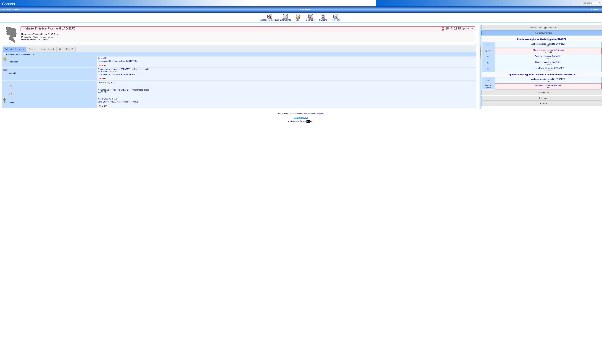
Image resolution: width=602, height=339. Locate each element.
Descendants (543, 92)
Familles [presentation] (32, 49)
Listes (298, 20)
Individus (543, 98)
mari (488, 44)
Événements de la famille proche (20, 54)
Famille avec (541, 39)
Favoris (6, 9)
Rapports (323, 20)
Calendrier (310, 20)
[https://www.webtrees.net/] (301, 118)
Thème (15, 9)
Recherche (335, 20)
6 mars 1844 (103, 58)
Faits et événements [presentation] (14, 49)
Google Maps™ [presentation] (66, 49)
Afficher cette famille (140, 69)
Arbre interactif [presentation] (47, 49)
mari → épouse (488, 86)
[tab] (248, 28)
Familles (543, 103)
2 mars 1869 (103, 71)
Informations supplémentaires (543, 27)
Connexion (305, 9)
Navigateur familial (543, 33)
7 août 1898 (103, 99)
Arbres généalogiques (269, 20)
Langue (594, 9)
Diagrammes (285, 20)
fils (488, 57)
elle (489, 51)
